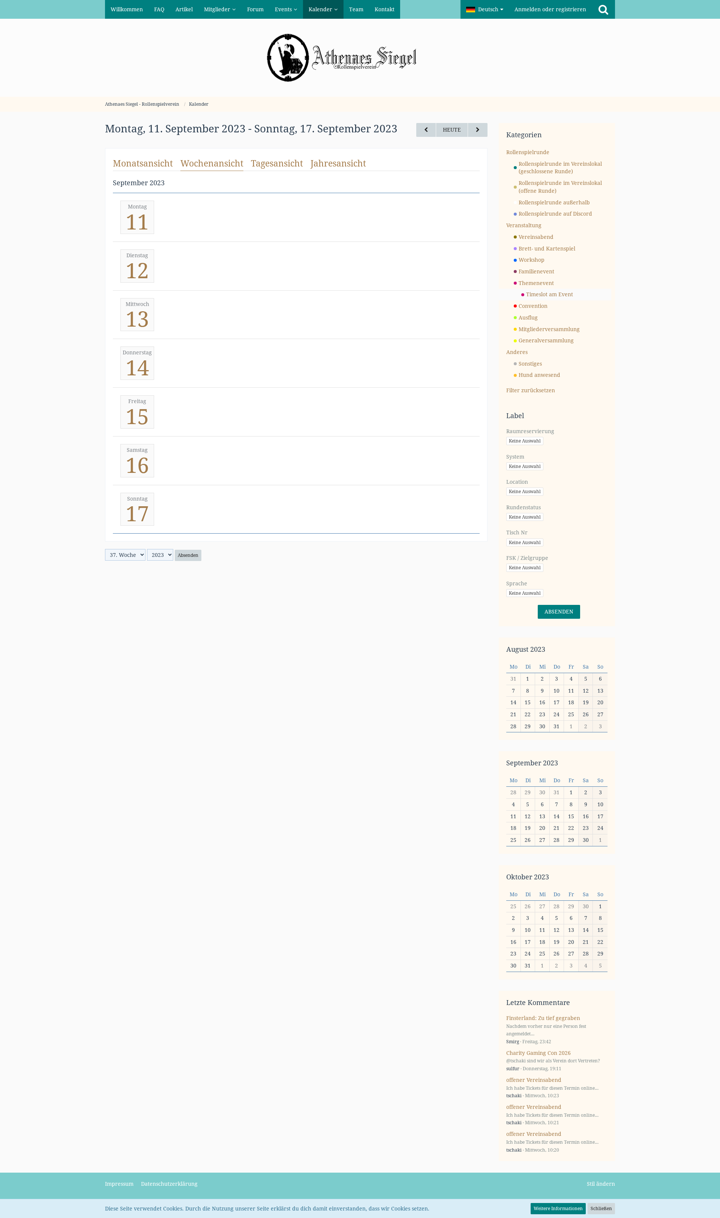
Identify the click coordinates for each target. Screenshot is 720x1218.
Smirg (512, 1041)
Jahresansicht (338, 163)
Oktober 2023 (527, 876)
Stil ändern (601, 1183)
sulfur (512, 1068)
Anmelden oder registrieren (550, 9)
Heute (452, 129)
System (515, 456)
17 (137, 513)
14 (137, 367)
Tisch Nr (517, 532)
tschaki (514, 1095)
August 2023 (525, 649)
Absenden (188, 555)
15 (137, 416)
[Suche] (603, 9)
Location (517, 481)
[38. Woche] (478, 130)
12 (137, 270)
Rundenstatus (523, 507)
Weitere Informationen (558, 1208)
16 (137, 464)
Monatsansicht (143, 163)
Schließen (601, 1208)
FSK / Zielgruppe (527, 557)
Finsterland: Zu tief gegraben (543, 1018)
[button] (484, 9)
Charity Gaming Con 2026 (538, 1052)
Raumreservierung (530, 431)
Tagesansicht (277, 163)
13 (137, 318)
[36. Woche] (426, 130)
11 (137, 221)
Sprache (516, 583)
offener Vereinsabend (533, 1079)
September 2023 (532, 762)
